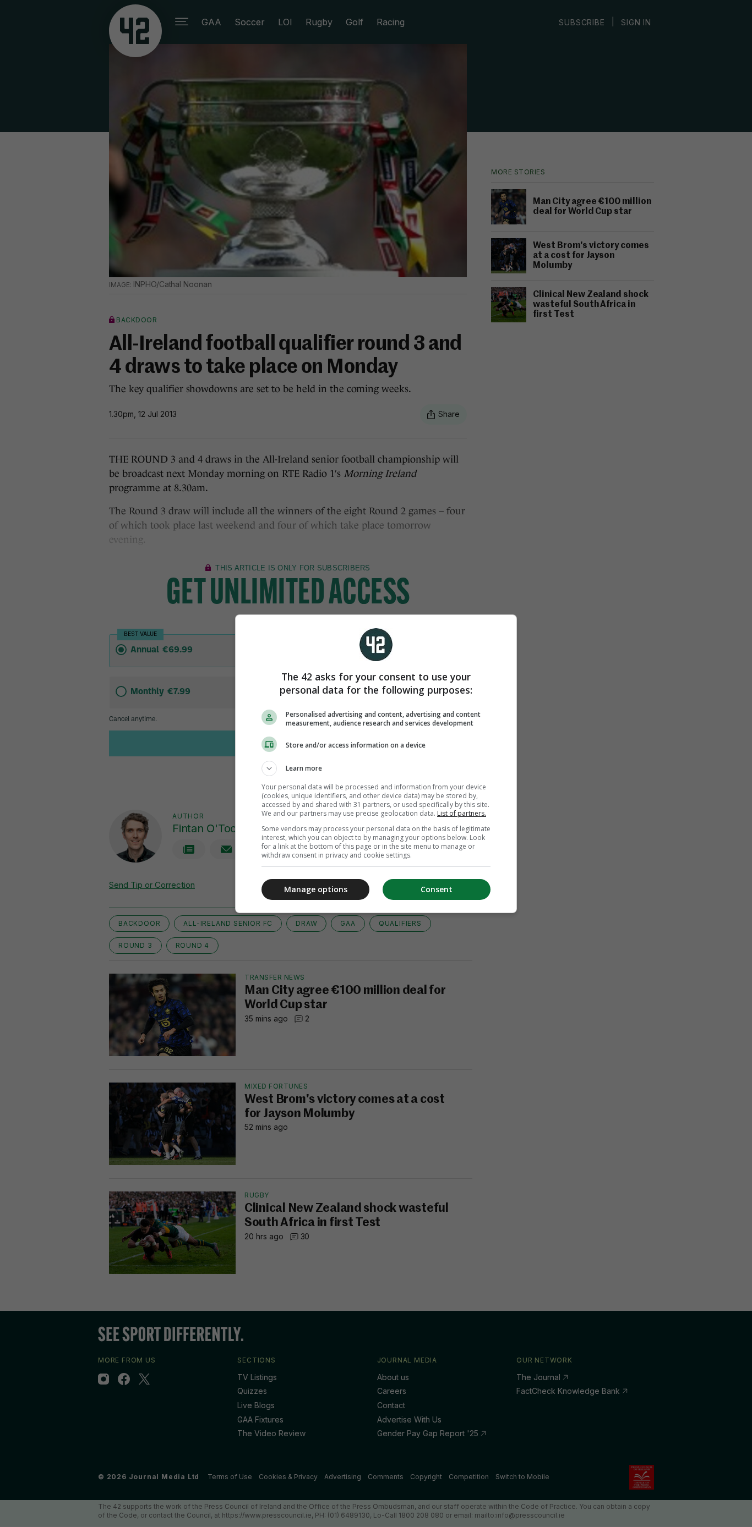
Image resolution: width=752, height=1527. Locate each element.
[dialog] (376, 763)
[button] (376, 768)
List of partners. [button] (461, 813)
